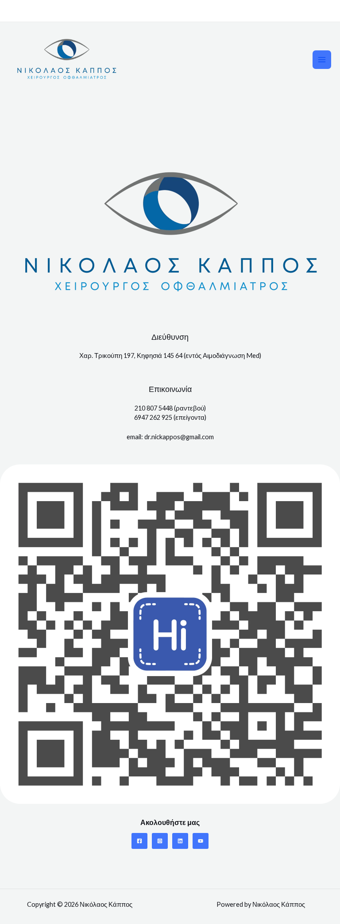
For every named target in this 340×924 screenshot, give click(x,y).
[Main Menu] (322, 59)
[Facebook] (139, 841)
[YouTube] (201, 841)
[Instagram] (160, 841)
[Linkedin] (180, 841)
